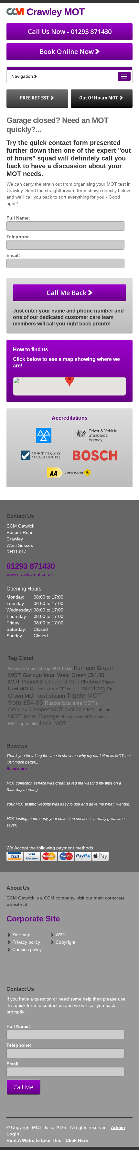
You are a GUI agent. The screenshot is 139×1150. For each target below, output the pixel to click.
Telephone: (18, 236)
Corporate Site (33, 918)
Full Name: (18, 218)
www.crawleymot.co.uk (29, 574)
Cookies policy (26, 949)
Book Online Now (66, 51)
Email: (13, 255)
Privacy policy (25, 942)
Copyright (64, 942)
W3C (60, 934)
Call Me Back (67, 292)
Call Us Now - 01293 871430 (70, 31)
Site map (20, 934)
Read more (16, 768)
